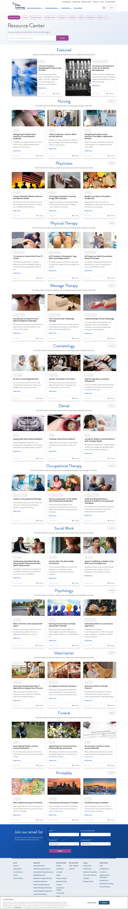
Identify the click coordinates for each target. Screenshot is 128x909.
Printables (17, 799)
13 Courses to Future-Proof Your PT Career (28, 257)
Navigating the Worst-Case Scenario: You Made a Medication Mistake (99, 136)
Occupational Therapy (20, 495)
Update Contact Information (104, 876)
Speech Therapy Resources (41, 884)
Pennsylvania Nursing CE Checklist (64, 803)
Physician (59, 884)
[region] (64, 903)
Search (106, 17)
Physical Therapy (36, 17)
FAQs (102, 2)
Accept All (104, 902)
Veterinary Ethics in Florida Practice (96, 687)
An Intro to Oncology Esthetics (26, 379)
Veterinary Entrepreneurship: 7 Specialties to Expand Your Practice (28, 687)
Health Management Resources (42, 891)
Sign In (111, 8)
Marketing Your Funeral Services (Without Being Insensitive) (63, 747)
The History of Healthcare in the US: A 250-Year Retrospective (103, 68)
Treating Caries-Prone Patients (62, 439)
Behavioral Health (90, 620)
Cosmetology (17, 375)
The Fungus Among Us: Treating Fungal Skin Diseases (62, 197)
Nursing (25, 17)
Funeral (100, 17)
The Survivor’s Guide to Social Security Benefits (97, 747)
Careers (15, 875)
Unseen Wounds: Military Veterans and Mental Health (28, 197)
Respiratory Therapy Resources (42, 878)
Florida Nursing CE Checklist (97, 803)
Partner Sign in (104, 880)
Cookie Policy (87, 869)
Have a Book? (78, 8)
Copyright (86, 878)
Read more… (43, 88)
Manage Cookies (88, 881)
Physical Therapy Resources (41, 869)
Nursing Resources (39, 865)
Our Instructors (18, 872)
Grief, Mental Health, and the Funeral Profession (25, 747)
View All (111, 101)
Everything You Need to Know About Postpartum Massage (25, 320)
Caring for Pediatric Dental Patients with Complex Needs (100, 440)
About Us (16, 865)
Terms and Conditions (89, 875)
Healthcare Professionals (100, 61)
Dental (81, 17)
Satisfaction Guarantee (90, 872)
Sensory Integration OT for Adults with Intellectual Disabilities (63, 500)
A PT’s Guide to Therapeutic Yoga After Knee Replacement (63, 257)
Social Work (72, 17)
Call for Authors (18, 878)
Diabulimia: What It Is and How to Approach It (99, 625)
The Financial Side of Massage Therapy (61, 320)
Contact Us (96, 2)
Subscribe (72, 869)
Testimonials (76, 2)
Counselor (59, 872)
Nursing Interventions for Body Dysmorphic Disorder (62, 625)
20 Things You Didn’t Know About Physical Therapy (98, 257)
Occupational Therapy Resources (43, 872)
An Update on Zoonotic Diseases (62, 686)
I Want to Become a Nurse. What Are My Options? (62, 135)
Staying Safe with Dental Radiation (27, 439)
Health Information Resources (42, 888)
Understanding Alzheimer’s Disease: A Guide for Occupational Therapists (99, 501)
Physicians (62, 17)
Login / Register (73, 865)
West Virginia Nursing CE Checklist (28, 803)
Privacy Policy (87, 865)
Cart (104, 7)
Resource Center (86, 2)
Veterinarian (90, 17)
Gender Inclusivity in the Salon (62, 379)
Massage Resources (39, 875)
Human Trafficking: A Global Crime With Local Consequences (99, 562)
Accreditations (66, 2)
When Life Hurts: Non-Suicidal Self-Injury (28, 625)
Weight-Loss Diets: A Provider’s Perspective (98, 197)
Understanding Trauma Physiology (99, 319)
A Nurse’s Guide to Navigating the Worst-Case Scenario (50, 68)
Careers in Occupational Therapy (27, 499)
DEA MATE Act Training (106, 883)
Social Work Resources (40, 881)
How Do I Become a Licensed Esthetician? (97, 380)
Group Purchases (110, 2)
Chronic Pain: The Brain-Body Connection (61, 562)
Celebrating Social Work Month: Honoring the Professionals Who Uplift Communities (26, 563)
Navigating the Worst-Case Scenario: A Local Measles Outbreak (24, 136)
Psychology (17, 620)
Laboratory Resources (40, 894)
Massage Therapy (50, 17)
